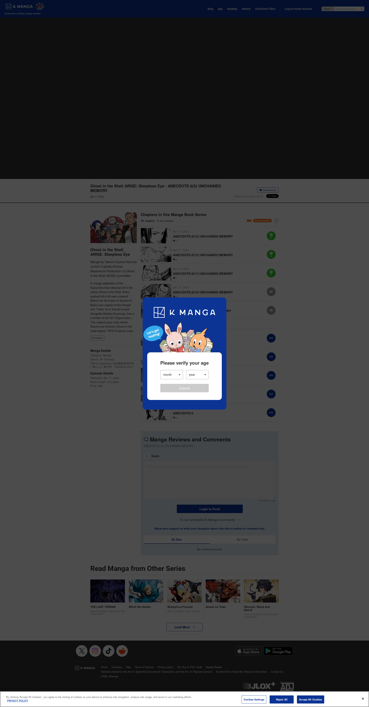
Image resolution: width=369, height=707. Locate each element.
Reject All (282, 699)
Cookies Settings (254, 699)
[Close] (363, 698)
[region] (184, 699)
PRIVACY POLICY (17, 700)
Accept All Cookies (310, 699)
